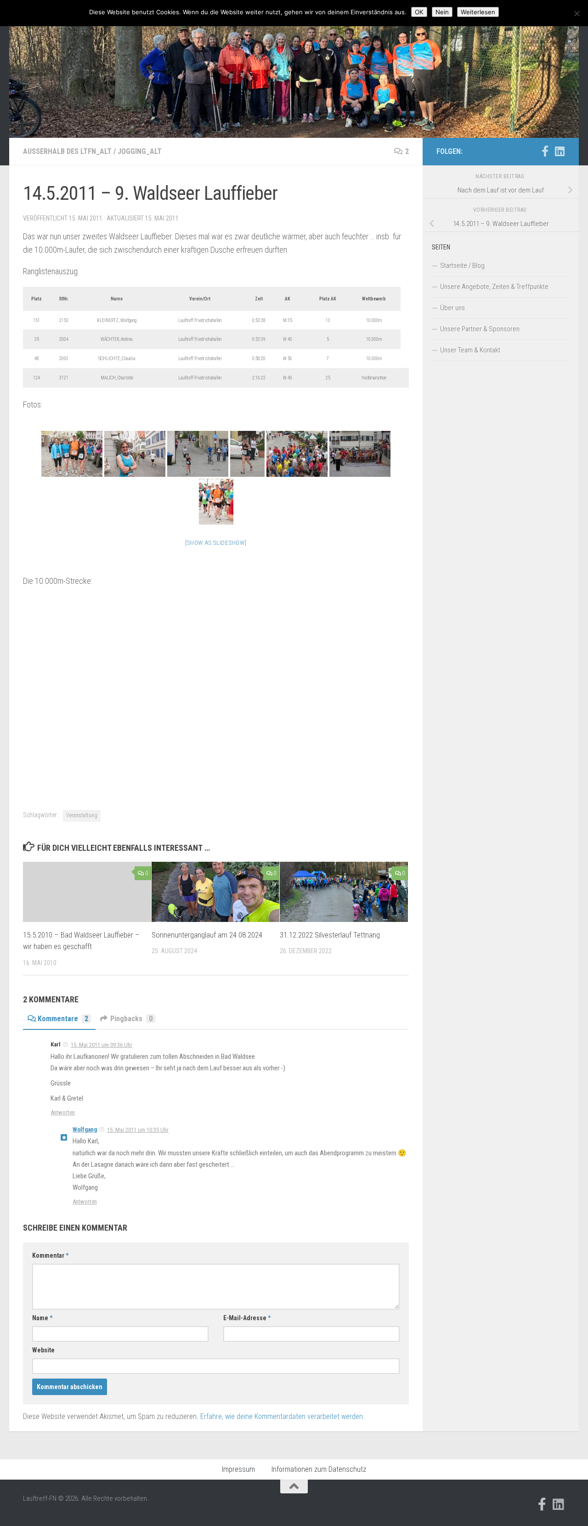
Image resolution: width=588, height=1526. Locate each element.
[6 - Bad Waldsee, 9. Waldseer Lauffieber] (359, 454)
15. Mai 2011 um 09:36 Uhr (101, 1044)
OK (419, 12)
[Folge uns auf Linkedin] (559, 151)
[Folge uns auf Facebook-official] (544, 151)
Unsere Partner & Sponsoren (480, 329)
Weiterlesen (478, 12)
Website (43, 1350)
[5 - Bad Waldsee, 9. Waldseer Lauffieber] (297, 454)
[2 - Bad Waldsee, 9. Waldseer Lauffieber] (134, 454)
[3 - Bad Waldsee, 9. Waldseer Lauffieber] (197, 454)
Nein (442, 12)
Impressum (238, 1469)
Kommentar (50, 1255)
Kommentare (63, 1018)
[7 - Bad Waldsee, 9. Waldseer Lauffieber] (216, 502)
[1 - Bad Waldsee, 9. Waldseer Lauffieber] (71, 454)
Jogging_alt (140, 151)
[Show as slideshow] (215, 542)
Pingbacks (131, 1018)
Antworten (63, 1112)
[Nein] (576, 13)
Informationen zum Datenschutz (318, 1469)
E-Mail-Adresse (247, 1318)
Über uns (452, 308)
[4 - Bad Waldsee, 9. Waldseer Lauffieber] (247, 454)
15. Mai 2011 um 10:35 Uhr (138, 1129)
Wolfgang (85, 1129)
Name (42, 1318)
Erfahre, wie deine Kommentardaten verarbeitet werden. (282, 1416)
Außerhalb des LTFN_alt (67, 151)
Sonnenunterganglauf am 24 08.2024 (207, 934)
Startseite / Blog (462, 265)
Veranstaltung (81, 815)
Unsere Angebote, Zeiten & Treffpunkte (494, 287)
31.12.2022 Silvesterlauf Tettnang (330, 934)
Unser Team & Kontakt (470, 350)
